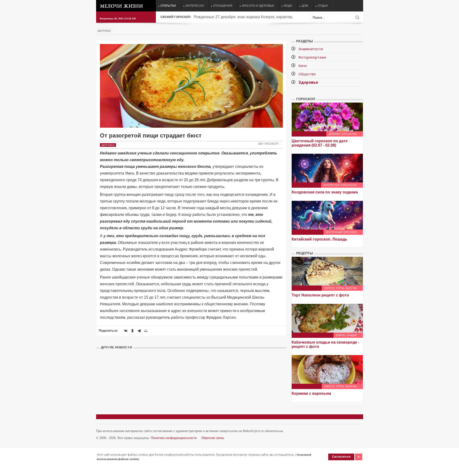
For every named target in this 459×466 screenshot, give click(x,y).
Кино (302, 65)
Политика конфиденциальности (174, 438)
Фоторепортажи (312, 57)
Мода (288, 5)
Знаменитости (310, 48)
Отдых (323, 5)
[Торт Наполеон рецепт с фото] (327, 271)
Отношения (222, 5)
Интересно (195, 5)
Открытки (168, 5)
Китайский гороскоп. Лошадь (319, 239)
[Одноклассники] (132, 331)
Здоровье (104, 30)
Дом (305, 5)
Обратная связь (212, 438)
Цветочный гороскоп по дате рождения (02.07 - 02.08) (320, 143)
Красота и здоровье (258, 5)
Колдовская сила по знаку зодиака (325, 192)
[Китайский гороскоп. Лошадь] (327, 215)
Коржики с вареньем (311, 393)
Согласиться (341, 456)
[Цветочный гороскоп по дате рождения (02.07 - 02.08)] (327, 117)
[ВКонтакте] (126, 331)
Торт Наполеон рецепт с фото (320, 295)
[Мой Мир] (146, 331)
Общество (307, 73)
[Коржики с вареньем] (327, 369)
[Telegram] (139, 331)
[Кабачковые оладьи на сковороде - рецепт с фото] (327, 318)
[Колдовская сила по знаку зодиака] (327, 168)
